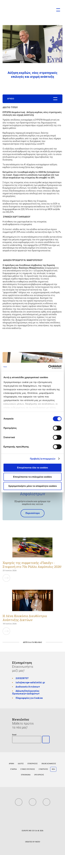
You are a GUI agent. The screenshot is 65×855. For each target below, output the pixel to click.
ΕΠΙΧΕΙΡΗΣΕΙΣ (33, 763)
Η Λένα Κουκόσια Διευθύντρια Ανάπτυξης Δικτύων (25, 618)
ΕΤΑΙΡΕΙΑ (13, 769)
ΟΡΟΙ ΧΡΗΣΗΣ (39, 775)
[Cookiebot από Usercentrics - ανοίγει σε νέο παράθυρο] (48, 367)
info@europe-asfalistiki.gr (30, 682)
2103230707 (22, 678)
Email (14, 735)
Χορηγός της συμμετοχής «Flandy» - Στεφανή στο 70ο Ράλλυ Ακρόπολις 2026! (32, 565)
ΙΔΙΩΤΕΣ (21, 763)
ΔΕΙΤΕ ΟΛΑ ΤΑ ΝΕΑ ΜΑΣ (32, 642)
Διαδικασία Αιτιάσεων (28, 686)
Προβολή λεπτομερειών (42, 458)
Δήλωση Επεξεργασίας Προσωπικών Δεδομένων (25, 692)
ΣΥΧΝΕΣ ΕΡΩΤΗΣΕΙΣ (27, 769)
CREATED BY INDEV (32, 842)
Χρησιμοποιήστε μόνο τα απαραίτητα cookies (32, 486)
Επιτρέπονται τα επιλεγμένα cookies (32, 476)
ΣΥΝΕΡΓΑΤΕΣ (43, 769)
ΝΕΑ (53, 769)
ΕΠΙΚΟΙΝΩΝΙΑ (25, 775)
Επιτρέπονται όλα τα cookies (32, 467)
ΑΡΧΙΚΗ (11, 763)
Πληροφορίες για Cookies (29, 698)
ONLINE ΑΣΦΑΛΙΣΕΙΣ (48, 763)
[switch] (57, 428)
